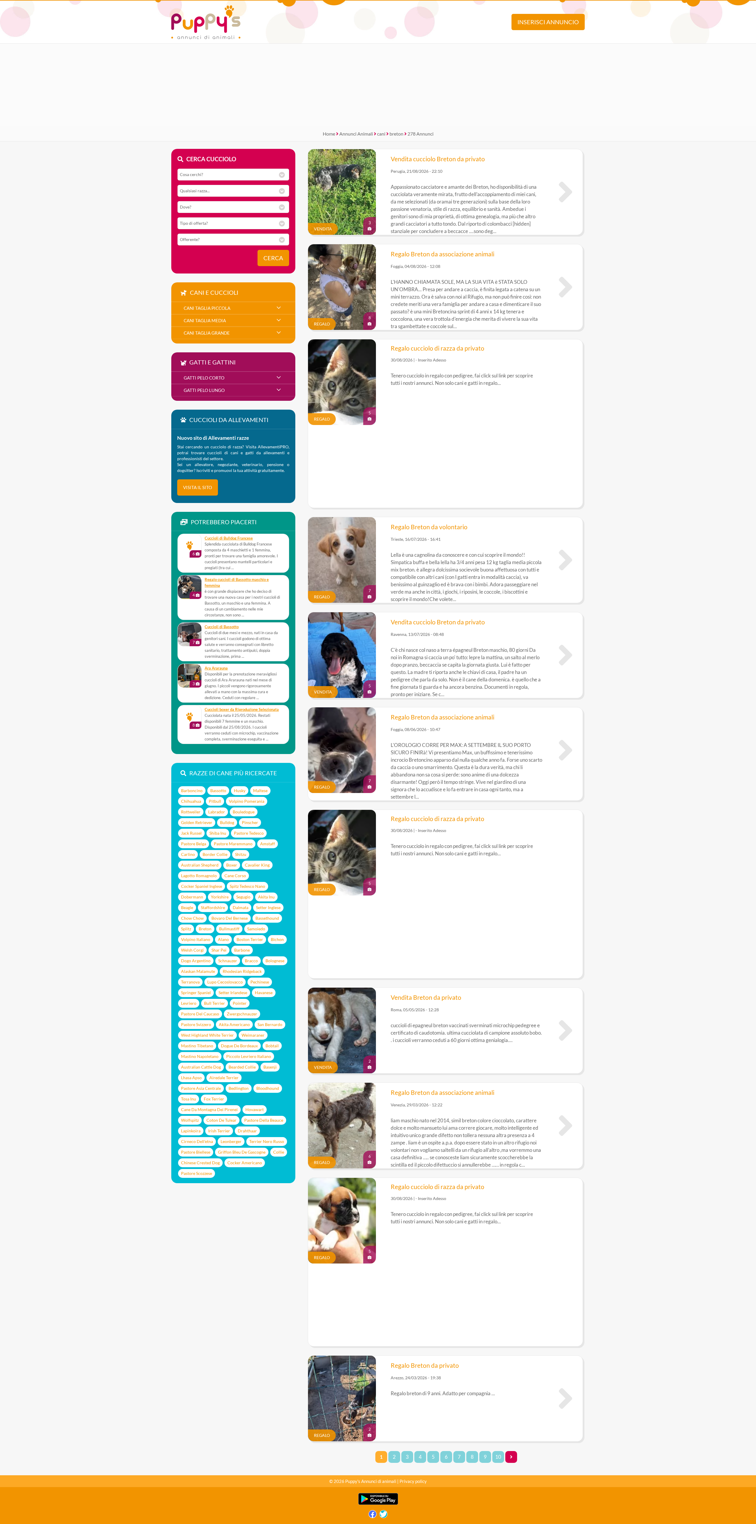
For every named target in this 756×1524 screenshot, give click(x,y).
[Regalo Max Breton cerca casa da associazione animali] (565, 750)
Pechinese (259, 981)
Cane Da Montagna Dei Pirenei (209, 1109)
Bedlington (239, 1088)
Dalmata (240, 907)
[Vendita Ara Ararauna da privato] (189, 676)
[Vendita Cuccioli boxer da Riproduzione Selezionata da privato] (189, 717)
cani (381, 133)
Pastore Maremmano (233, 843)
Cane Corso (235, 875)
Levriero (188, 1003)
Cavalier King (257, 864)
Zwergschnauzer (242, 1013)
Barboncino (192, 790)
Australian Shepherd (200, 864)
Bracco (251, 960)
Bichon (277, 939)
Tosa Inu (188, 1098)
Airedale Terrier (224, 1077)
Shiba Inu (217, 833)
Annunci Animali (356, 133)
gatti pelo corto (204, 377)
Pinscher (250, 822)
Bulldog (227, 822)
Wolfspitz (190, 1120)
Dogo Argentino (196, 960)
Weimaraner (253, 1035)
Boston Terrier (250, 939)
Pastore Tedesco (249, 833)
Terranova (190, 981)
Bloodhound (267, 1088)
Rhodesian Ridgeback (242, 971)
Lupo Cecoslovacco (225, 981)
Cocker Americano (244, 1162)
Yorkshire (220, 896)
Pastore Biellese (195, 1152)
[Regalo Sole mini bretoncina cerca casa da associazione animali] (565, 287)
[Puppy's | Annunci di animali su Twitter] (383, 1515)
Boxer (231, 864)
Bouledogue (244, 811)
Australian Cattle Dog (201, 1066)
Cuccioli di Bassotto (222, 627)
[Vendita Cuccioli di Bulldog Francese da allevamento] (189, 546)
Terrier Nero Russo (266, 1141)
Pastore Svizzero (196, 1024)
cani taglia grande (207, 333)
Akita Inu (266, 896)
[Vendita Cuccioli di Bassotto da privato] (189, 634)
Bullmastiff (229, 928)
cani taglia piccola (207, 308)
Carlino (188, 854)
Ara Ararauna (216, 668)
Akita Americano (234, 1024)
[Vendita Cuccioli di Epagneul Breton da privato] (565, 192)
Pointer (240, 1003)
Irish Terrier (219, 1130)
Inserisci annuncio (548, 22)
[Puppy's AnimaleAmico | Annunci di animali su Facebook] (373, 1515)
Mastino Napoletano (200, 1056)
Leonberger (231, 1141)
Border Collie (215, 854)
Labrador (216, 811)
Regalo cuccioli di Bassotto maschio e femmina (237, 582)
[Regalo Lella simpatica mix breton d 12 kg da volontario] (565, 560)
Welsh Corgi (192, 949)
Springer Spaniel (196, 992)
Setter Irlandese (233, 992)
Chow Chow (192, 918)
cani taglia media (205, 320)
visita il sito (197, 487)
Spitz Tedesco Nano (247, 886)
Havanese (264, 992)
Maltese (260, 790)
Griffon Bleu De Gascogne (241, 1152)
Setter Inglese (268, 907)
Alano (223, 939)
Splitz (186, 928)
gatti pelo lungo (204, 390)
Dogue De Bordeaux (239, 1045)
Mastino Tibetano (197, 1045)
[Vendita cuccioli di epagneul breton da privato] (565, 1030)
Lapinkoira (191, 1130)
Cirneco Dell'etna (197, 1141)
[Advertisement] (378, 85)
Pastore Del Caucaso (200, 1013)
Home (329, 133)
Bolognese (274, 960)
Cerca (273, 258)
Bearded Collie (242, 1066)
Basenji (270, 1066)
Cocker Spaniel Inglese (201, 886)
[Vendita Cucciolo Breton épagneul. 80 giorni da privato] (565, 655)
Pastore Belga (193, 843)
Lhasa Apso (191, 1077)
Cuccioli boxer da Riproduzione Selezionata (242, 709)
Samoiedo (256, 928)
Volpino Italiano (195, 939)
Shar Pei (219, 949)
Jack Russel (191, 833)
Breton (205, 928)
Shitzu (240, 854)
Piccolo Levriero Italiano (248, 1056)
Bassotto (218, 790)
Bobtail (272, 1045)
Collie (278, 1152)
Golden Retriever (196, 822)
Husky (239, 790)
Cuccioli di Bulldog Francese (229, 538)
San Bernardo (270, 1024)
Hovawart (254, 1109)
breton (396, 133)
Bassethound (267, 918)
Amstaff (267, 843)
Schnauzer (227, 960)
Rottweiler (191, 811)
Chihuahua (191, 801)
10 (498, 1457)
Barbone (242, 949)
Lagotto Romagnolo (199, 875)
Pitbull (215, 801)
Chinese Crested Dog (200, 1162)
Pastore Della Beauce (263, 1120)
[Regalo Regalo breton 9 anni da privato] (565, 1398)
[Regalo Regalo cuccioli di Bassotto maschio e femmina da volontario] (189, 587)
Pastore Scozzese (196, 1173)
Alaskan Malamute (198, 971)
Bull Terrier (214, 1003)
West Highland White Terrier (207, 1035)
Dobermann (192, 896)
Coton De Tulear (221, 1120)
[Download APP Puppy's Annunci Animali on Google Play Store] (378, 1503)
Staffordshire (213, 907)
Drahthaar (247, 1130)
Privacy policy (413, 1481)
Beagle (187, 907)
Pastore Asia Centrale (201, 1088)
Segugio (243, 896)
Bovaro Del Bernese (229, 918)
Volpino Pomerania (246, 801)
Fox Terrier (214, 1098)
